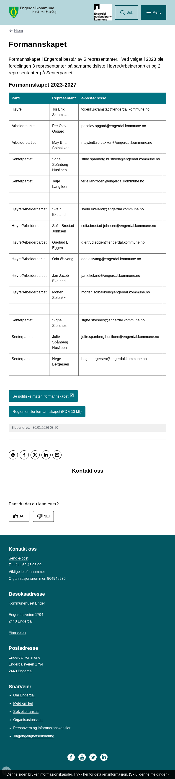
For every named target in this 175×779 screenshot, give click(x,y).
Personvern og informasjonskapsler (41, 728)
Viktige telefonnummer (27, 572)
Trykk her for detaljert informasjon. (101, 774)
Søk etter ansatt (26, 711)
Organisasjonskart (28, 720)
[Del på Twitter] (35, 454)
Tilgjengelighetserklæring (33, 736)
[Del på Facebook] (24, 454)
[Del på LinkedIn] (46, 454)
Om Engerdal (24, 695)
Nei (47, 516)
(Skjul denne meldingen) (149, 774)
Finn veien (17, 633)
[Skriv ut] (13, 454)
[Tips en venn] (57, 454)
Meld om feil (23, 703)
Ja (21, 516)
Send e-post (18, 558)
